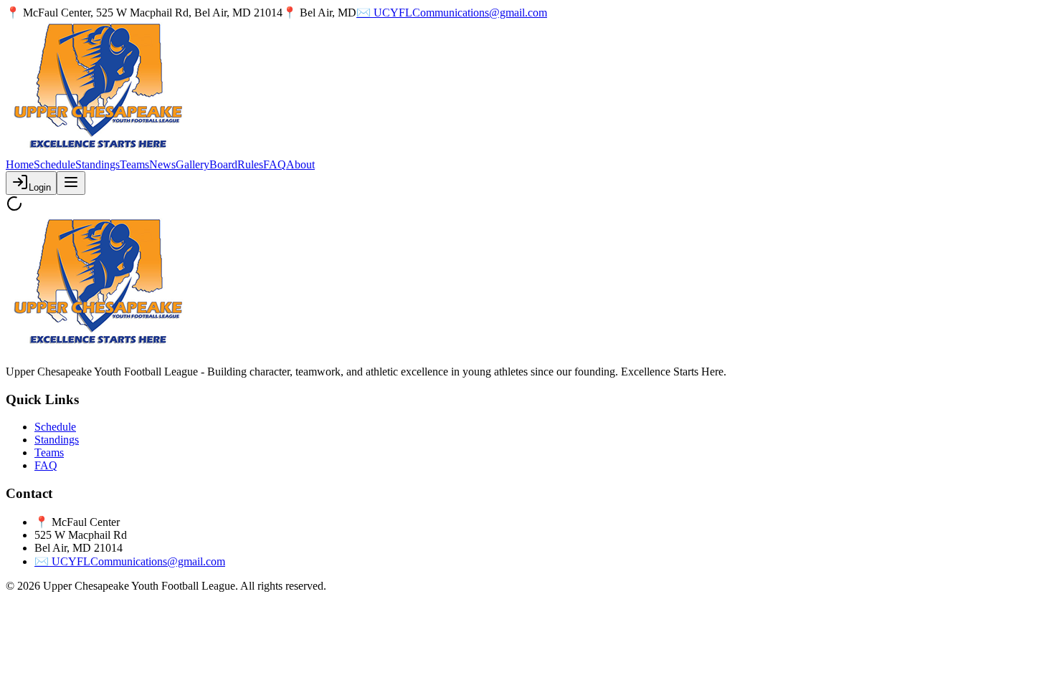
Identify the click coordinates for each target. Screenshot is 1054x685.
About (300, 164)
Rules (250, 164)
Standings (97, 164)
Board (223, 164)
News (162, 164)
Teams (134, 164)
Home (20, 164)
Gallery (192, 164)
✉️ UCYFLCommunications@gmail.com (451, 12)
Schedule (54, 164)
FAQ (274, 164)
